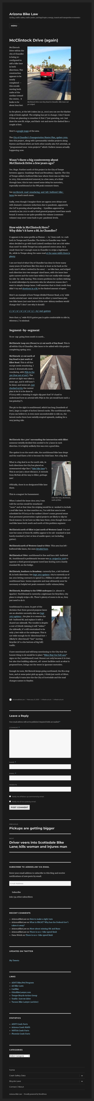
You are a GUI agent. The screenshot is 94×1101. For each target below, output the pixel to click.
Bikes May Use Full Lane (55, 655)
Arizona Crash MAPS (21, 1027)
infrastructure (46, 699)
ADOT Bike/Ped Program (23, 982)
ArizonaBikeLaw (18, 699)
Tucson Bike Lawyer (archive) (25, 1002)
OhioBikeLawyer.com (21, 992)
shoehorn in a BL (30, 288)
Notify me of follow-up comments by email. (28, 796)
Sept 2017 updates (41, 574)
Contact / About (16, 1087)
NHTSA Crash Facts (20, 1030)
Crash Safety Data (17, 1075)
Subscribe (16, 892)
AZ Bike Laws (18, 986)
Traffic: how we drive (21, 999)
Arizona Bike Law (23, 14)
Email (12, 773)
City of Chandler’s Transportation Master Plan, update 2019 (40, 137)
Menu (14, 26)
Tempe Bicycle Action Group (24, 995)
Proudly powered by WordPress (35, 1094)
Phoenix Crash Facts (21, 1034)
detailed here (42, 549)
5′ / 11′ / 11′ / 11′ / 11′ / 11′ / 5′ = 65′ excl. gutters (30, 311)
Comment (14, 728)
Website (13, 785)
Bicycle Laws (15, 1081)
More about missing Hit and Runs (45, 929)
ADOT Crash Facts (20, 1024)
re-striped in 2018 (57, 558)
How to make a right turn (41, 919)
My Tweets (14, 960)
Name (12, 762)
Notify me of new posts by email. (24, 802)
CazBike (15, 989)
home (12, 1070)
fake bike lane (38, 468)
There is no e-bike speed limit (43, 932)
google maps (23, 131)
